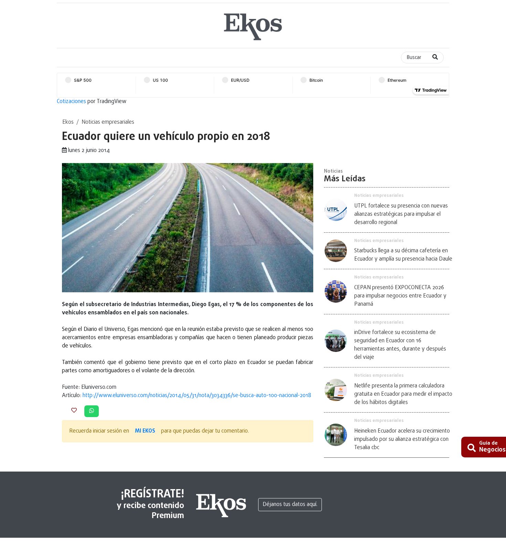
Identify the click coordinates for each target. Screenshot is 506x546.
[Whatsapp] (91, 411)
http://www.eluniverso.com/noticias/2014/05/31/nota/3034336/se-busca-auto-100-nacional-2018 (197, 396)
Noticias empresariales (108, 122)
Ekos (68, 122)
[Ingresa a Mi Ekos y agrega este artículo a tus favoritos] (74, 410)
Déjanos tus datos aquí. (290, 505)
